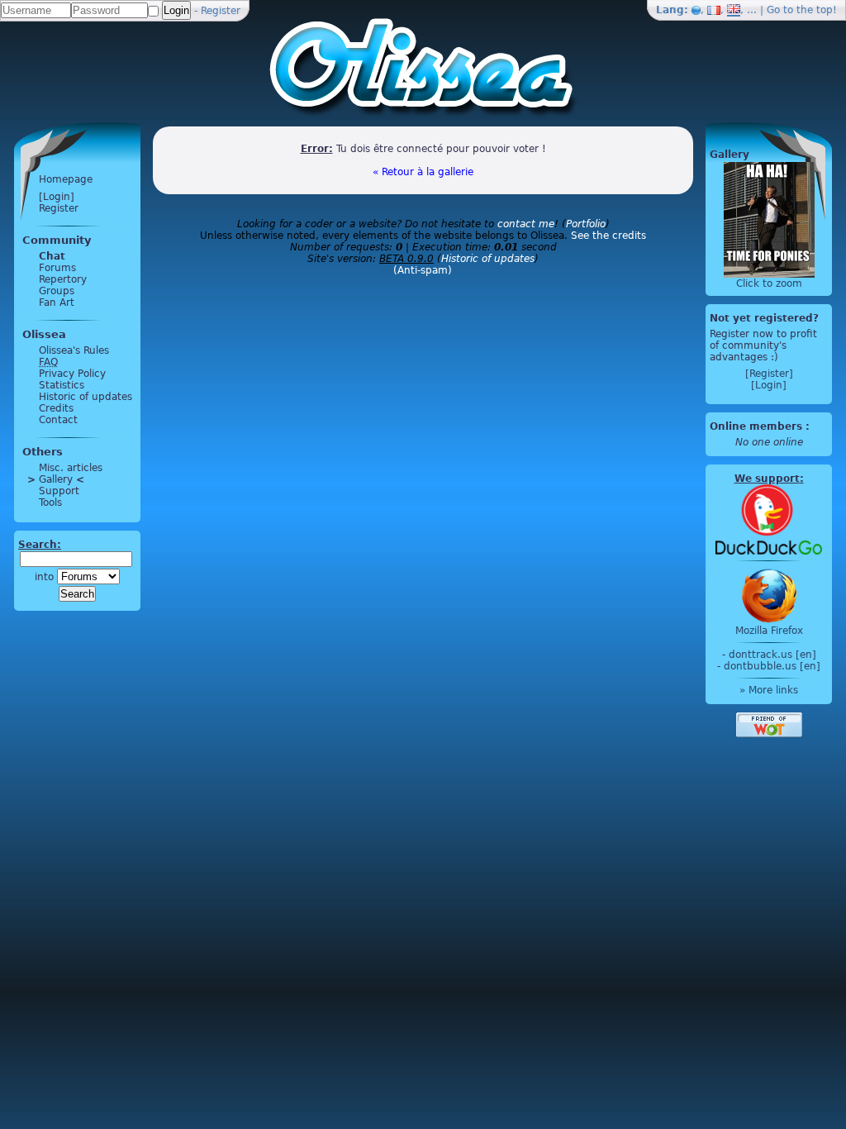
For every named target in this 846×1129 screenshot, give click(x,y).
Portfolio (586, 224)
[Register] (769, 373)
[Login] (56, 196)
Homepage (66, 179)
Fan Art (56, 302)
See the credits (608, 235)
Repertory (63, 279)
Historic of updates (85, 397)
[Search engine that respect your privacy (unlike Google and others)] (768, 519)
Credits (56, 408)
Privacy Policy (72, 373)
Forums (57, 268)
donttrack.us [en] (772, 654)
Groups (56, 291)
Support (59, 491)
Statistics (61, 385)
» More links (768, 690)
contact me (525, 224)
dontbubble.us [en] (772, 666)
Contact (58, 420)
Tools (50, 502)
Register (220, 11)
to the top (808, 10)
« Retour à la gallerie (423, 172)
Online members (756, 426)
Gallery (55, 479)
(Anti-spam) (422, 270)
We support (767, 478)
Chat (52, 256)
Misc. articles (70, 468)
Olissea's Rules (74, 350)
